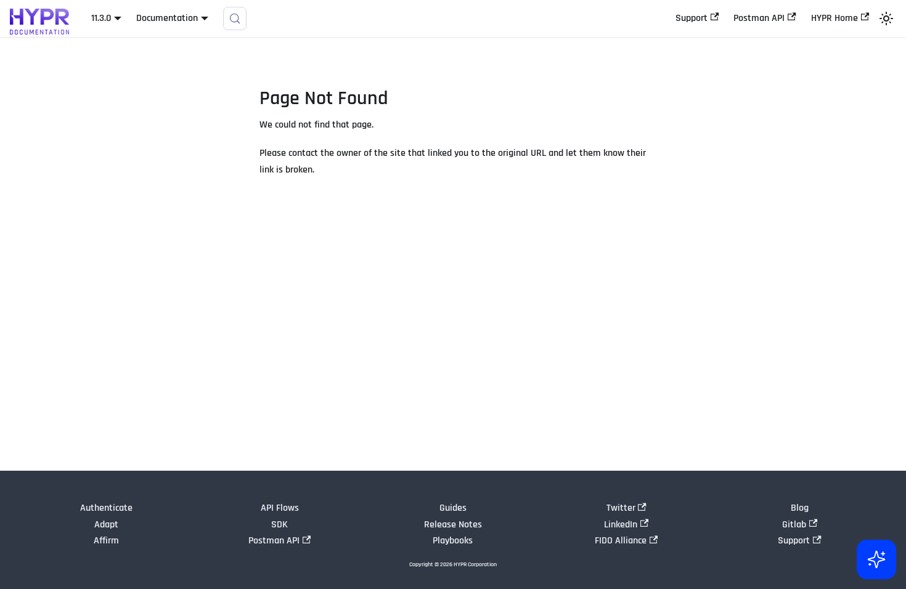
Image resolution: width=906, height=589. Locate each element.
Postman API (759, 18)
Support (691, 18)
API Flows (280, 508)
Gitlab (794, 524)
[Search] (235, 18)
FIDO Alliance (621, 540)
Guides (453, 508)
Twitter (620, 508)
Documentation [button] (167, 18)
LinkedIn (620, 524)
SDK (279, 524)
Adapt (106, 524)
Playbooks (453, 540)
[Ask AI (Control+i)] (876, 559)
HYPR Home (834, 18)
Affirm (106, 540)
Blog (800, 508)
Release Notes (453, 524)
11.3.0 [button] (101, 18)
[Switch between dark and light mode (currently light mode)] (886, 18)
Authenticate (106, 508)
